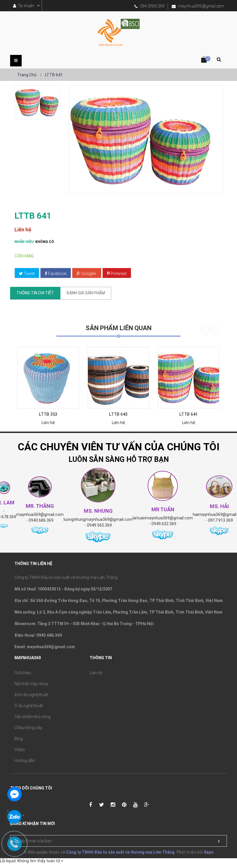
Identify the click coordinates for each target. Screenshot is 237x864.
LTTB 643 (118, 414)
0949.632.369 (163, 523)
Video (19, 749)
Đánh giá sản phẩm (85, 293)
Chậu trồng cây (28, 727)
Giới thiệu (22, 672)
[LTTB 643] (118, 377)
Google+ (88, 273)
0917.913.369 (220, 520)
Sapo (209, 852)
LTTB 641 (188, 414)
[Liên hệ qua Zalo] (14, 817)
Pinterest (118, 273)
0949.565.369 (99, 525)
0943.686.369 (41, 520)
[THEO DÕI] (219, 841)
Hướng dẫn (24, 760)
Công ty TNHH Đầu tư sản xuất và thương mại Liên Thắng (120, 852)
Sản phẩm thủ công (32, 716)
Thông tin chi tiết (35, 293)
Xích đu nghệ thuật (31, 694)
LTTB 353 (48, 414)
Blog (18, 738)
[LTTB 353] (48, 377)
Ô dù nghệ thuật (28, 705)
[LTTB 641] (37, 102)
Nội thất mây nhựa (31, 683)
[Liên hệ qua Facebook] (14, 793)
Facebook (56, 273)
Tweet (29, 273)
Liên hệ (96, 672)
